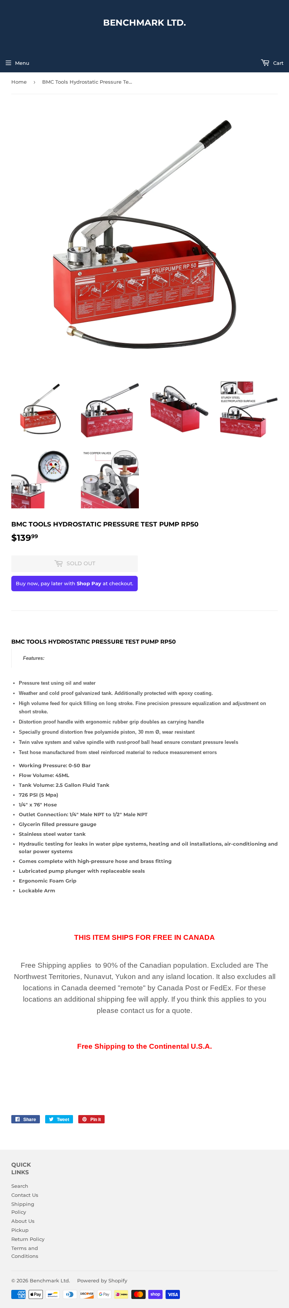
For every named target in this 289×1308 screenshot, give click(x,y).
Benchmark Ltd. (144, 22)
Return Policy (27, 1239)
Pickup (20, 1230)
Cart (277, 63)
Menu (22, 63)
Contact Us (24, 1195)
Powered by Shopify (102, 1280)
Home (19, 82)
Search (19, 1186)
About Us (23, 1221)
